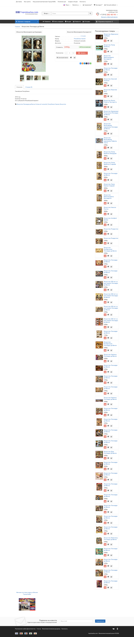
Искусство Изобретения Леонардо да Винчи (110, 249)
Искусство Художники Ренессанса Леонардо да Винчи (111, 112)
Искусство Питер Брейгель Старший (110, 163)
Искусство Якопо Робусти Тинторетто (110, 101)
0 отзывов (83, 36)
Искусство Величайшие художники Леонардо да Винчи (111, 126)
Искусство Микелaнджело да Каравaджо (29, 32)
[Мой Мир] (84, 63)
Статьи (39, 629)
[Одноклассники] (82, 63)
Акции (69, 21)
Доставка (19, 1)
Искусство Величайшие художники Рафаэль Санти (110, 140)
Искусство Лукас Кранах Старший (109, 185)
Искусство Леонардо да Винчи (26, 104)
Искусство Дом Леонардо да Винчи (110, 452)
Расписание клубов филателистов (25, 629)
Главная (17, 26)
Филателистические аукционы (51, 629)
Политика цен (62, 1)
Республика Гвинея (53, 104)
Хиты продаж (58, 21)
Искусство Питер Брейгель (109, 45)
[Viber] (88, 63)
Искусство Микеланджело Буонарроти (79, 32)
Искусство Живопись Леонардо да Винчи (111, 538)
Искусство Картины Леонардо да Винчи (110, 355)
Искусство (63, 104)
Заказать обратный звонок (109, 17)
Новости (78, 21)
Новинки (48, 21)
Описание (19, 87)
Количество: (59, 53)
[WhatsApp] (90, 63)
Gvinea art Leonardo (41, 104)
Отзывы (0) (28, 87)
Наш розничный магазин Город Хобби (44, 1)
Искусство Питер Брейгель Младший (110, 152)
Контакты (83, 1)
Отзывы (87, 21)
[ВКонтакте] (80, 63)
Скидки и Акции (73, 1)
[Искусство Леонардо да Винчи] (22, 77)
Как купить (27, 1)
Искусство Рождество (111, 229)
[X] (86, 63)
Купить (83, 53)
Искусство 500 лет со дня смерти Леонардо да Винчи (111, 283)
